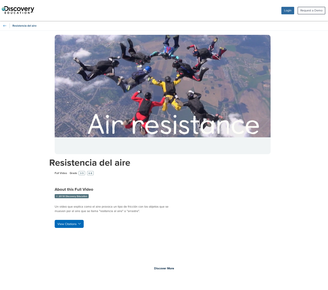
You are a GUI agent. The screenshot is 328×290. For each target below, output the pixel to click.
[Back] (4, 25)
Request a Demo (311, 10)
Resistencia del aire (89, 162)
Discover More (164, 268)
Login (287, 10)
